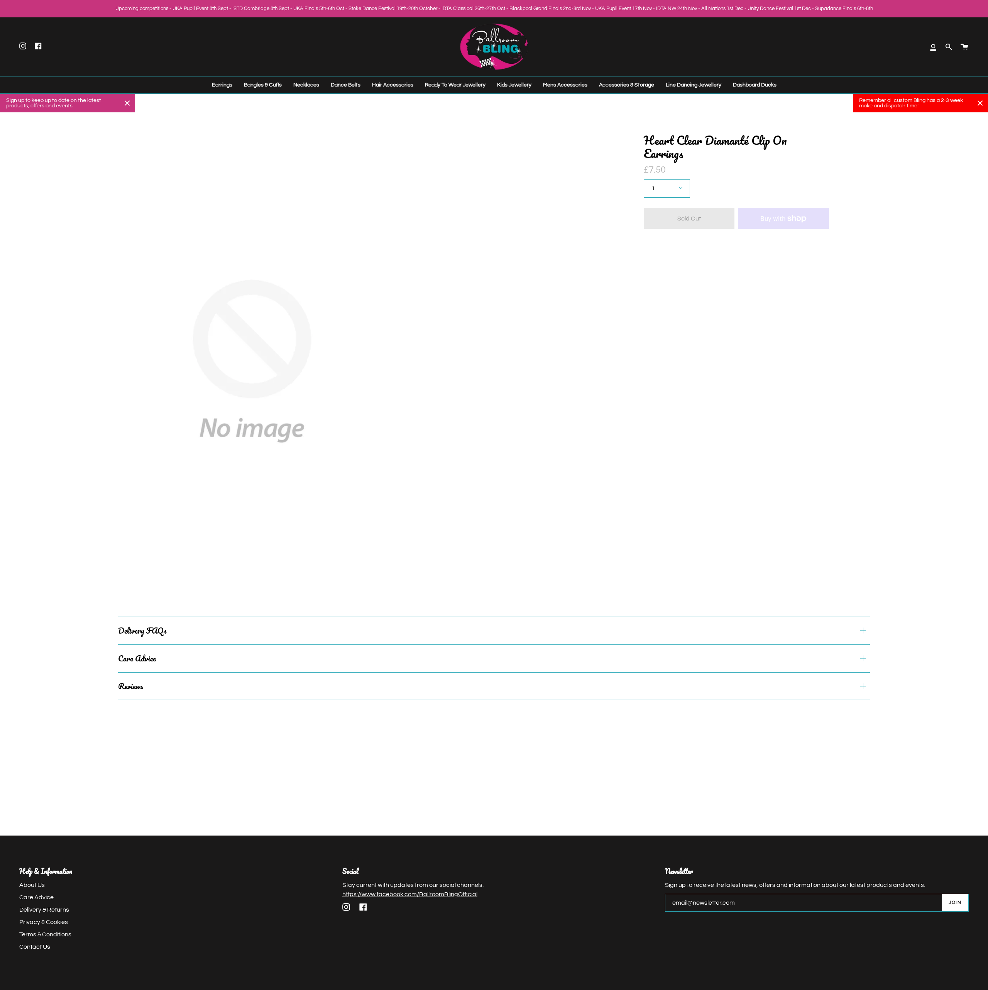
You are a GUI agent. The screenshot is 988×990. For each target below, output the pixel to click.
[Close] (127, 103)
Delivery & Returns (44, 910)
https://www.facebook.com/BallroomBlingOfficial (409, 894)
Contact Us (34, 947)
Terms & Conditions (45, 934)
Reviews (130, 686)
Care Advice (137, 658)
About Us (32, 885)
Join (955, 902)
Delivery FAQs (142, 630)
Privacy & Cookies (43, 922)
